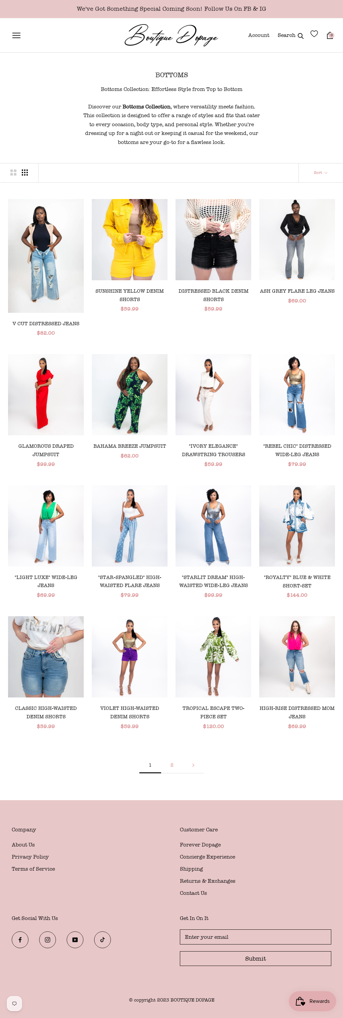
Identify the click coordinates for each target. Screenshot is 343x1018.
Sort (318, 172)
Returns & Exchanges (207, 881)
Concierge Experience (207, 857)
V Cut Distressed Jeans (45, 324)
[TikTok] (102, 941)
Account (258, 35)
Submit (255, 958)
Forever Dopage (200, 844)
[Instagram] (47, 941)
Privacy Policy (30, 857)
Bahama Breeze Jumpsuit (129, 446)
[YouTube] (75, 941)
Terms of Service (33, 869)
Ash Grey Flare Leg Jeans (297, 291)
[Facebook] (20, 941)
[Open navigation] (15, 35)
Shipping (191, 869)
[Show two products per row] (13, 172)
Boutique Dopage (192, 1000)
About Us (23, 844)
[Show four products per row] (25, 172)
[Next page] (193, 765)
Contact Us (193, 893)
